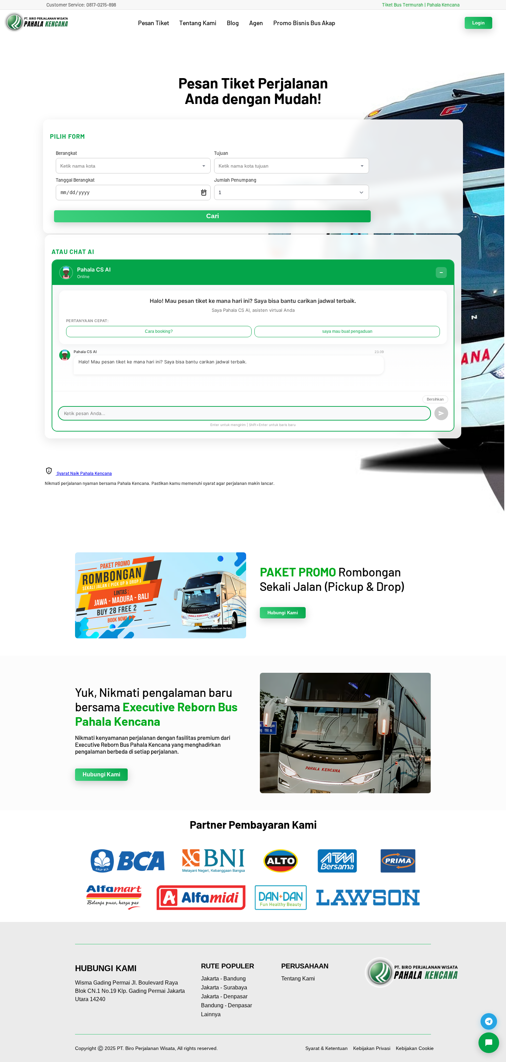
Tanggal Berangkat (75, 180)
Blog (233, 22)
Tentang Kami (198, 22)
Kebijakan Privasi (371, 1048)
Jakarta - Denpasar (224, 996)
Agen (256, 22)
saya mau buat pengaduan (347, 331)
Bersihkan (435, 399)
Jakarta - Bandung (223, 978)
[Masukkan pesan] (441, 413)
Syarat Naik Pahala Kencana (84, 473)
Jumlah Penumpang (235, 180)
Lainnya (211, 1014)
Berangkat (66, 153)
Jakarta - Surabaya (224, 987)
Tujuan (221, 153)
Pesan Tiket (153, 22)
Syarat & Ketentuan (326, 1048)
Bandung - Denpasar (226, 1005)
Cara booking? (159, 331)
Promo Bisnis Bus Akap (304, 22)
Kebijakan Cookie (415, 1048)
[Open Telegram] (489, 1019)
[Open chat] (488, 1044)
